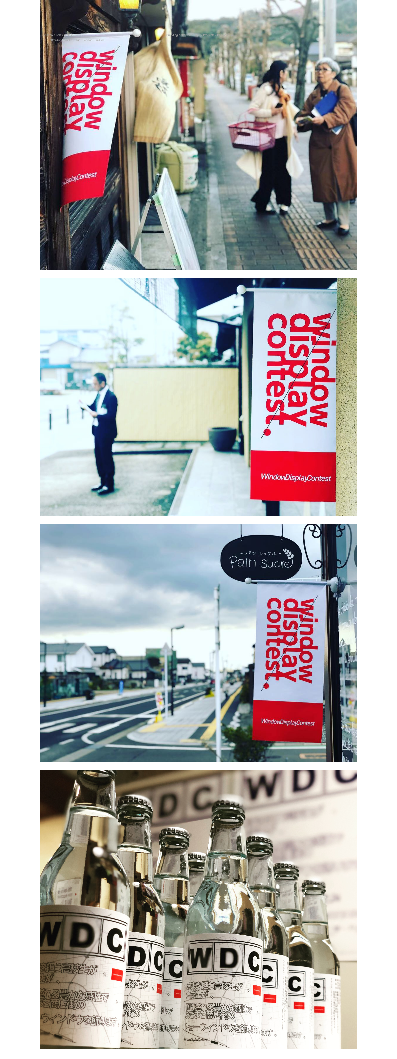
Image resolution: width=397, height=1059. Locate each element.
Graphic (186, 35)
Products (208, 35)
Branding (172, 35)
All (232, 35)
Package (222, 35)
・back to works (343, 35)
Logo (197, 35)
